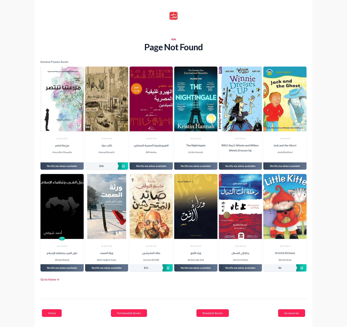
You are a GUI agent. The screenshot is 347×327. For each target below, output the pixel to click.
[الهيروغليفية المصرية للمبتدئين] (151, 99)
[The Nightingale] (195, 99)
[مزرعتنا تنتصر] (62, 99)
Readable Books (212, 313)
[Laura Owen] (238, 158)
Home (52, 313)
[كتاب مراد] (106, 99)
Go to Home (49, 279)
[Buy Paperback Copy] (106, 166)
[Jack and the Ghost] (285, 99)
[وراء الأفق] (195, 206)
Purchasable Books (129, 313)
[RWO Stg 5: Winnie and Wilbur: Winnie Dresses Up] (240, 99)
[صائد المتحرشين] (151, 206)
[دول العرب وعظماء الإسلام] (62, 206)
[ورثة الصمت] (106, 206)
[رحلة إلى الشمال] (240, 206)
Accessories (291, 313)
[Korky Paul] (242, 158)
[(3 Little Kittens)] (285, 206)
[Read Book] (62, 238)
